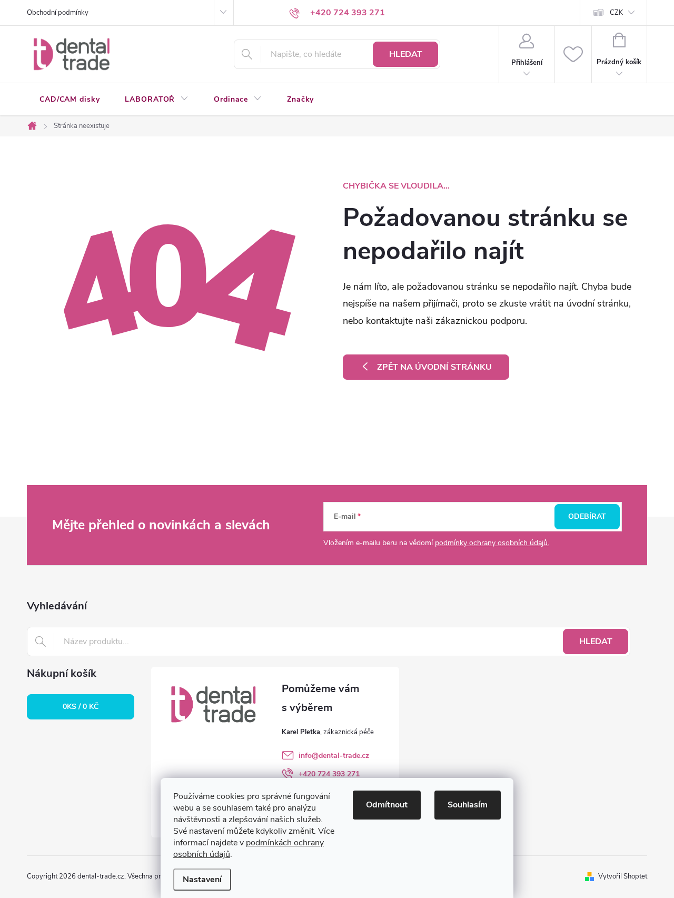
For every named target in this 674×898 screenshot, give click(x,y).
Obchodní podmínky (57, 12)
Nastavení (202, 879)
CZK (616, 12)
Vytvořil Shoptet (622, 876)
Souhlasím (468, 805)
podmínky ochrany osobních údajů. (492, 543)
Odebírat (587, 516)
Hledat (405, 54)
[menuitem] (69, 99)
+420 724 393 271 (329, 774)
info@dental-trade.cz (334, 756)
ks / (80, 707)
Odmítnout (387, 805)
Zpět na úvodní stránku (434, 367)
